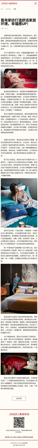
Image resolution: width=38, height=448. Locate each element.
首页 (2, 9)
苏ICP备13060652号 (19, 445)
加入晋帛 (13, 437)
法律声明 (24, 437)
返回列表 (19, 398)
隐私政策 (30, 437)
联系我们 (7, 437)
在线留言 (19, 437)
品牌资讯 (8, 9)
